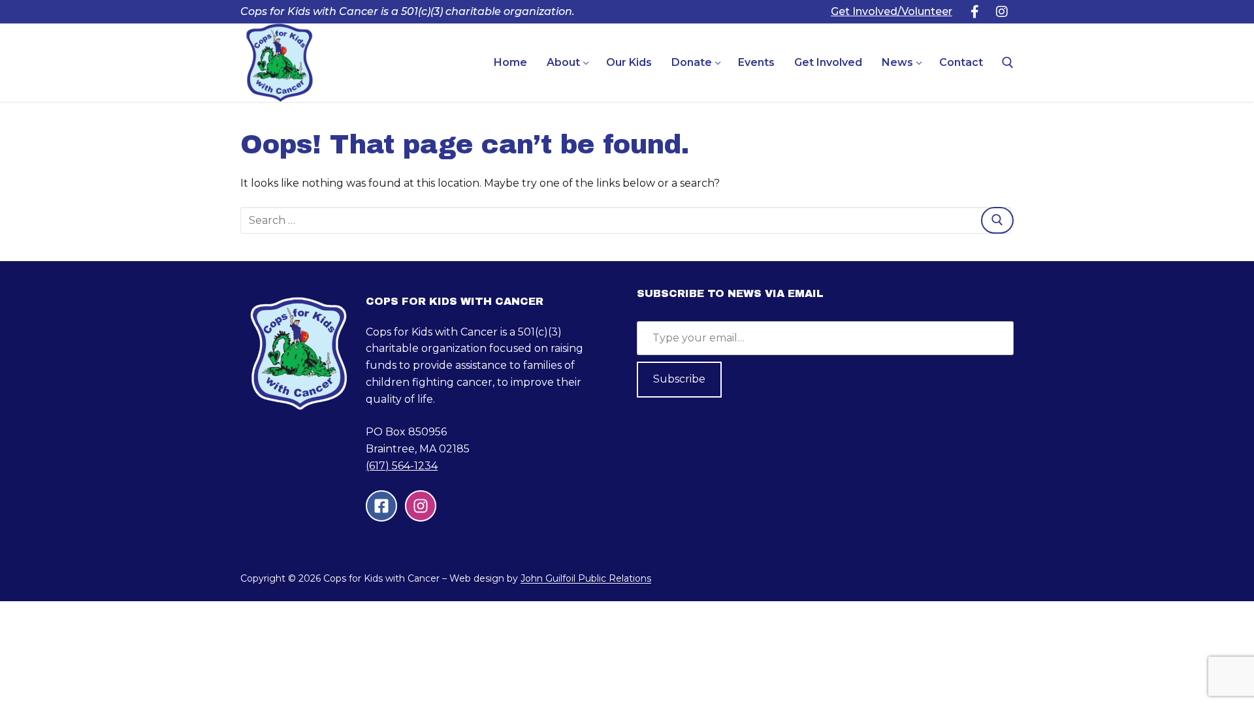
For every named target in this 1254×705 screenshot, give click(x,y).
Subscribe (679, 379)
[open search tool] (1008, 63)
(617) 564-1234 (402, 466)
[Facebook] (974, 12)
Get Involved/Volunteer (891, 11)
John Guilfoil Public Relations (586, 578)
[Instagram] (1002, 12)
